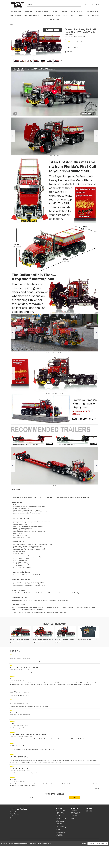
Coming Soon (64, 11)
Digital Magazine (54, 19)
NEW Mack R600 (28, 11)
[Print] (71, 52)
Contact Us (82, 15)
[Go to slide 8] (58, 155)
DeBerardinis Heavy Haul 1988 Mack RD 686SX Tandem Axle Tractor (43, 640)
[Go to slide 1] (48, 155)
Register (92, 4)
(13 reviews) (73, 41)
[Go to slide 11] (60, 352)
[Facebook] (65, 52)
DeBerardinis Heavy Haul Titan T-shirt (88, 639)
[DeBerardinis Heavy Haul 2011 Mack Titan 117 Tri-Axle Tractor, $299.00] (20, 631)
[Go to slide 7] (57, 155)
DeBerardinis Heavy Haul (62, 15)
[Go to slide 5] (54, 155)
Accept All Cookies (102, 843)
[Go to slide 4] (53, 155)
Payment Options (75, 815)
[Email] (68, 52)
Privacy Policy (74, 810)
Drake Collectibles (48, 15)
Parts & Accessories (93, 15)
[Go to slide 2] (96, 136)
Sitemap (73, 818)
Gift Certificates (59, 835)
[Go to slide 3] (51, 155)
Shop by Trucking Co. (15, 15)
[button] (80, 41)
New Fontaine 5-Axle (16, 11)
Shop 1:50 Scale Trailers (92, 11)
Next (61, 61)
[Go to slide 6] (55, 155)
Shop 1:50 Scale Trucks (76, 11)
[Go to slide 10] (58, 352)
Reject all (91, 843)
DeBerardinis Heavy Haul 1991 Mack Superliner (64, 640)
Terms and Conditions (76, 812)
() (98, 4)
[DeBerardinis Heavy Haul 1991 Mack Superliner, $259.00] (66, 631)
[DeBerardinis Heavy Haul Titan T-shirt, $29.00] (88, 631)
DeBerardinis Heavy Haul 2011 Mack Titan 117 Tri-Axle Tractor (19, 640)
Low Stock (54, 11)
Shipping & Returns (75, 813)
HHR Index (73, 15)
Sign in (86, 4)
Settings (83, 843)
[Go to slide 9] (13, 136)
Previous (11, 61)
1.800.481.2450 (15, 818)
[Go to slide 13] (13, 333)
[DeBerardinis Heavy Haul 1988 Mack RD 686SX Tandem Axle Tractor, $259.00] (43, 631)
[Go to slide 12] (61, 352)
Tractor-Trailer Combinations (32, 15)
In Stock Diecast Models (42, 11)
